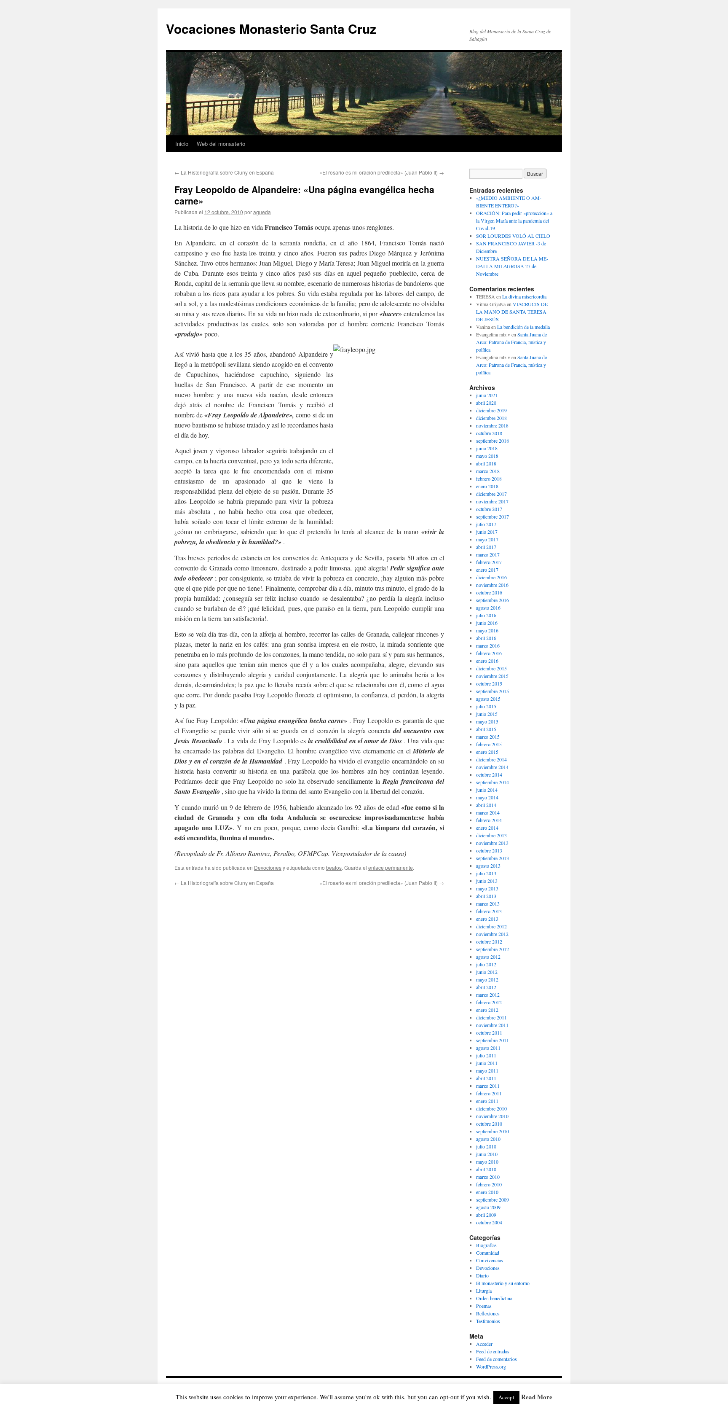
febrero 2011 (489, 1093)
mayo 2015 (487, 721)
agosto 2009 (488, 1207)
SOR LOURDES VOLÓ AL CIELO (513, 235)
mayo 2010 (487, 1161)
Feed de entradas (492, 1351)
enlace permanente (390, 867)
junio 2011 (487, 1062)
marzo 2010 (488, 1176)
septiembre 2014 (492, 782)
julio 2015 (486, 706)
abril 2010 (486, 1169)
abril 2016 (486, 638)
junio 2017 (487, 531)
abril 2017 (486, 546)
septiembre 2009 (492, 1199)
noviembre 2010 (492, 1116)
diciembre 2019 (491, 410)
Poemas (484, 1305)
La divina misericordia (524, 296)
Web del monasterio (221, 144)
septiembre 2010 (492, 1131)
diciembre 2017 (491, 493)
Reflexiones (488, 1313)
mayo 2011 (487, 1070)
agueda (262, 211)
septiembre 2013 (492, 858)
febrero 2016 (489, 653)
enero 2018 (487, 486)
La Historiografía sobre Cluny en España (224, 172)
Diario (482, 1275)
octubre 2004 (489, 1222)
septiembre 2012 (492, 949)
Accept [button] (506, 1397)
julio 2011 (486, 1055)
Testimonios (488, 1321)
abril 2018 (486, 463)
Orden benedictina (494, 1298)
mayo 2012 (487, 979)
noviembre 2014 (492, 767)
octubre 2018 (489, 433)
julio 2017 (486, 524)
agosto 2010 (488, 1138)
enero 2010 (487, 1192)
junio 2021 (487, 395)
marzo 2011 (488, 1085)
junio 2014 (487, 789)
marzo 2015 (488, 736)
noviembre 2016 (492, 584)
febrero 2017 (489, 562)
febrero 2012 (489, 1002)
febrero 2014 (489, 820)
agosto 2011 (488, 1047)
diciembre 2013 (491, 835)
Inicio (181, 144)
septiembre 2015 (492, 691)
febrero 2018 (489, 478)
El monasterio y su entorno (503, 1283)
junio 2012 (487, 971)
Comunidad (487, 1252)
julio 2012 (486, 964)
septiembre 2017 (492, 516)
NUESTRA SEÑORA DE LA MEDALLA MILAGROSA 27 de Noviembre (512, 266)
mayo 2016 (487, 630)
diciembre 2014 (491, 759)
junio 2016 (487, 622)
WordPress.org (491, 1366)
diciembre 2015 (491, 668)
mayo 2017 (487, 539)
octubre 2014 (489, 774)
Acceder (484, 1343)
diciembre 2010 (491, 1108)
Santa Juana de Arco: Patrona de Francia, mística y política (511, 342)
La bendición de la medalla (523, 326)
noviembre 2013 (492, 842)
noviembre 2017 (492, 501)
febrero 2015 (489, 744)
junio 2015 (487, 713)
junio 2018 (487, 448)
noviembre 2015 (492, 675)
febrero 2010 (489, 1184)
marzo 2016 (488, 645)
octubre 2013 (489, 850)
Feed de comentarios (496, 1358)
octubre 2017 (489, 509)
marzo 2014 (488, 812)
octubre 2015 (489, 683)
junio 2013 (487, 880)
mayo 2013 (487, 888)
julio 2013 (486, 873)
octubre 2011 (489, 1032)
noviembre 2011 (492, 1025)
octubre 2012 (489, 941)
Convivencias (489, 1260)
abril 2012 (486, 987)
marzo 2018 (488, 471)
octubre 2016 (489, 592)
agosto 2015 (488, 698)
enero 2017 (487, 569)
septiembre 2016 (492, 600)
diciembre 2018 (491, 417)
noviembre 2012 (492, 933)
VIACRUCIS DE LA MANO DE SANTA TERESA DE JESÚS (512, 312)
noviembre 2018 (492, 425)
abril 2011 (486, 1078)
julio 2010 (486, 1146)
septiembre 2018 (492, 440)
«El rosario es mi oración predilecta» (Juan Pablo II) (381, 172)
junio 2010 (487, 1154)
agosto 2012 (488, 956)
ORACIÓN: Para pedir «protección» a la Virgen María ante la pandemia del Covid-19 (514, 220)
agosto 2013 (488, 865)
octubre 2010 (489, 1123)
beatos (334, 867)
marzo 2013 (488, 903)
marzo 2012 (488, 994)
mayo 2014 (487, 797)
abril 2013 (486, 896)
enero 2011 (487, 1100)
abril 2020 (486, 402)
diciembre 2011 (491, 1017)
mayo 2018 (487, 455)
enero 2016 (487, 660)
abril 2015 (486, 729)
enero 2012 (487, 1009)
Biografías (486, 1245)
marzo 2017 (488, 554)
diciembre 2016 (491, 577)
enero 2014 (487, 827)
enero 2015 (487, 751)
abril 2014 (486, 804)
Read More (536, 1397)
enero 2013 (487, 918)
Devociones (267, 867)
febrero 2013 (489, 911)
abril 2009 (486, 1214)
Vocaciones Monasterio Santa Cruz (271, 28)
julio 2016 (486, 615)
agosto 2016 (488, 607)
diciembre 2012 (491, 926)
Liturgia (484, 1290)
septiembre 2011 (492, 1040)
